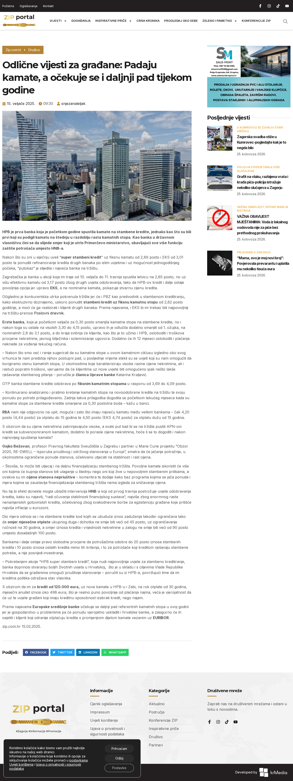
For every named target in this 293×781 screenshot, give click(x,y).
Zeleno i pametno (217, 20)
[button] (36, 652)
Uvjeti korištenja (21, 764)
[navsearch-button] (283, 20)
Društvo (34, 50)
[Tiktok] (278, 6)
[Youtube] (287, 6)
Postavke (119, 768)
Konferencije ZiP (256, 20)
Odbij (119, 758)
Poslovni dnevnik (49, 313)
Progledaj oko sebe (181, 20)
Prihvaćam (119, 749)
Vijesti (56, 20)
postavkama (78, 760)
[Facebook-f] (260, 6)
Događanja (81, 20)
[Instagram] (269, 6)
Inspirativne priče (111, 20)
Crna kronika (148, 20)
